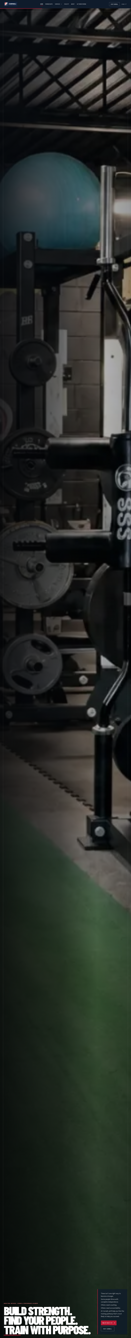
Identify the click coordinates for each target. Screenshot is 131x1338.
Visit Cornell (114, 4)
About (73, 4)
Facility (66, 4)
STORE (123, 4)
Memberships (49, 4)
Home (41, 4)
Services (57, 4)
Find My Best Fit (107, 1323)
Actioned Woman (81, 4)
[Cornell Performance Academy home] (10, 4)
